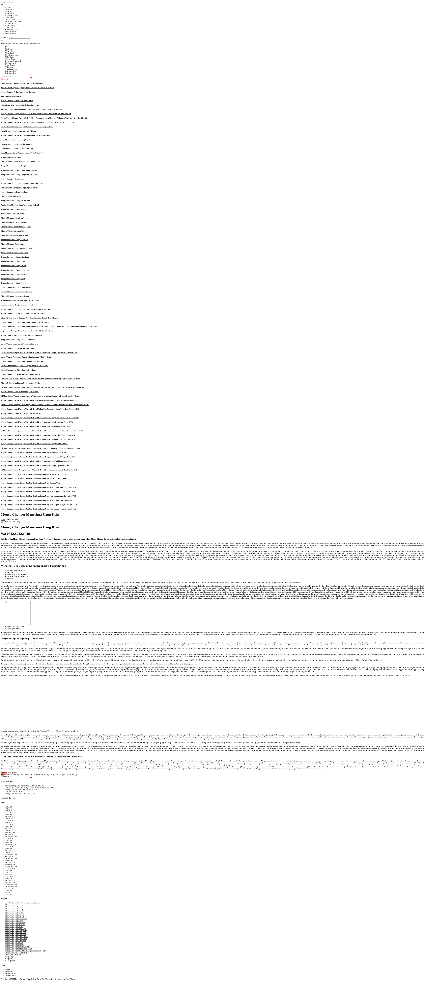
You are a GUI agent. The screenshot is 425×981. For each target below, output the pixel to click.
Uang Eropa (9, 957)
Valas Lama (9, 27)
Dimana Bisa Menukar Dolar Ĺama (14, 235)
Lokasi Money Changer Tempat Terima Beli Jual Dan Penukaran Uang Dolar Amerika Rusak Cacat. (39, 353)
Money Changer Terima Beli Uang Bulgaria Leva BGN (21, 413)
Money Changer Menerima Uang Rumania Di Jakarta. (21, 335)
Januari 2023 (9, 830)
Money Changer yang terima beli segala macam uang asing (25, 951)
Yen (16, 654)
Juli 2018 (8, 890)
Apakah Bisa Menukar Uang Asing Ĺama (16, 248)
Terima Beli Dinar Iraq (13, 955)
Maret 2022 (9, 842)
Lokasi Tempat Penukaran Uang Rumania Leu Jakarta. (22, 361)
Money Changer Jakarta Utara (15, 941)
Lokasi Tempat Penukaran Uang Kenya (16, 287)
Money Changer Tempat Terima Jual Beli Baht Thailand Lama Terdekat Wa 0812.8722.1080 (36, 114)
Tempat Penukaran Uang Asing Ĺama (15, 257)
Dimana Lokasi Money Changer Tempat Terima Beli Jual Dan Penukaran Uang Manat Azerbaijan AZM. (40, 379)
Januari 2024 (9, 819)
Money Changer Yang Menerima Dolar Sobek (18, 348)
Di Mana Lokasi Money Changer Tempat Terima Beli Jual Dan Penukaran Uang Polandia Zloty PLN (39, 470)
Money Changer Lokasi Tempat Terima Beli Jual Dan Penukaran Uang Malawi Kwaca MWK (36, 426)
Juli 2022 (8, 840)
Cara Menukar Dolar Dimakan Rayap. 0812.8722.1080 (21, 153)
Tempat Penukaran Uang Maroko (14, 274)
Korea (38, 660)
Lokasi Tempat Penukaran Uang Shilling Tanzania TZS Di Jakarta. (26, 357)
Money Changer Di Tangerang (16, 931)
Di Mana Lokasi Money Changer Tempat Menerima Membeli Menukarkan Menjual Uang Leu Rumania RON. (43, 387)
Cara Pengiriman (11, 29)
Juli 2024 (8, 807)
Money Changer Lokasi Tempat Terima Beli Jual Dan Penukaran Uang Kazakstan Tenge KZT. (37, 422)
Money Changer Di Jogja (14, 921)
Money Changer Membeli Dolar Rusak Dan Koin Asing (20, 43)
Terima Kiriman (10, 19)
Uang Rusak (9, 13)
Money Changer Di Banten (14, 911)
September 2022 (11, 836)
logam (21, 565)
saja (76, 670)
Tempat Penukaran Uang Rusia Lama (15, 201)
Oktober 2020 (10, 856)
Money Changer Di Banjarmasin (16, 909)
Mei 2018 (8, 892)
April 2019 (9, 876)
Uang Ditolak (10, 25)
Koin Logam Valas (11, 15)
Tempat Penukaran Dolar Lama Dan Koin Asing (19, 170)
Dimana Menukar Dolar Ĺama (12, 244)
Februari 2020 (10, 862)
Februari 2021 (10, 850)
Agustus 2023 (10, 821)
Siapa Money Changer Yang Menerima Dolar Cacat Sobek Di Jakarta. (27, 331)
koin (259, 555)
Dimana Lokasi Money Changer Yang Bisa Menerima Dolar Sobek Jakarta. (29, 318)
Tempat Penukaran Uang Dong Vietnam (16, 166)
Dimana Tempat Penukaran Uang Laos (16, 227)
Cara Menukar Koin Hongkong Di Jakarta (17, 140)
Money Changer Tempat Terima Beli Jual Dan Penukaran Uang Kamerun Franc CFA (33, 452)
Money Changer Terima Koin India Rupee (17, 101)
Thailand (43, 731)
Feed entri (8, 971)
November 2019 (11, 866)
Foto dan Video (10, 31)
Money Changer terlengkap (14, 945)
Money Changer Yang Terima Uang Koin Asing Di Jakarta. (23, 313)
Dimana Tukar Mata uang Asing (13, 231)
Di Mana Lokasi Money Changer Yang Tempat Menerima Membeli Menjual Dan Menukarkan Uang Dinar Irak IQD (45, 405)
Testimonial (9, 10)
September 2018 (11, 886)
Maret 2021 (9, 848)
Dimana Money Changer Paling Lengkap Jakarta (19, 188)
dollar (22, 649)
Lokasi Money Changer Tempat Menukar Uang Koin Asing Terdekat (27, 127)
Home (7, 8)
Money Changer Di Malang (15, 923)
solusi (110, 559)
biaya (22, 672)
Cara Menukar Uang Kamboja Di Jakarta (17, 148)
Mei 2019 (8, 874)
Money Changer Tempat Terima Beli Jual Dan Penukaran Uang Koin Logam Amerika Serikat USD (38, 496)
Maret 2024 (9, 815)
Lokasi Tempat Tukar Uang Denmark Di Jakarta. (20, 344)
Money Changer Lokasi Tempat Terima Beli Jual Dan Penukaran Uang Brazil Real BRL (34, 444)
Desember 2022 (10, 832)
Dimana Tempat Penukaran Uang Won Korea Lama (20, 161)
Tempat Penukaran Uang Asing (16, 953)
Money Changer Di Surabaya (15, 929)
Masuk (7, 969)
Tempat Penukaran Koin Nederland (14, 209)
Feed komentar (10, 973)
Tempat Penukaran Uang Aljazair (13, 266)
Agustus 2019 (10, 868)
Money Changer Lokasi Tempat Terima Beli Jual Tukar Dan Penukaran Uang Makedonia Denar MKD (40, 409)
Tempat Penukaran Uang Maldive (14, 283)
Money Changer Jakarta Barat (15, 933)
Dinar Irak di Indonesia (13, 21)
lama (368, 588)
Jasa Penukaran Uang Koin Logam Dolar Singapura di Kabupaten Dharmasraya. (32, 109)
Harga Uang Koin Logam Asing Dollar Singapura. (20, 105)
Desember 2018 (10, 882)
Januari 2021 (9, 852)
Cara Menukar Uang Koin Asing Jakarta (16, 144)
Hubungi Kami (10, 23)
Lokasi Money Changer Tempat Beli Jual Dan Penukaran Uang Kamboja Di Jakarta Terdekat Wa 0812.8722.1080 (44, 118)
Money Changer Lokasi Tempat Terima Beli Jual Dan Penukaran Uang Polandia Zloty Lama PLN (38, 439)
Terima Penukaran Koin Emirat (13, 214)
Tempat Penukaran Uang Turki (13, 261)
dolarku (285, 645)
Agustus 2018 (10, 888)
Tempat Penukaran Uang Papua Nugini (16, 270)
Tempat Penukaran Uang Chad (13, 279)
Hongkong (9, 629)
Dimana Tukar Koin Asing (11, 196)
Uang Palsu (9, 11)
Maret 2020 (9, 860)
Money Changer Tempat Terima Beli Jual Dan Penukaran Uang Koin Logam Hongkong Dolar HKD (39, 487)
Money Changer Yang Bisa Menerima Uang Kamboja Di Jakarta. (25, 309)
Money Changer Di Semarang (15, 925)
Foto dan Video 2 (11, 33)
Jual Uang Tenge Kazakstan (11, 96)
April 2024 (9, 813)
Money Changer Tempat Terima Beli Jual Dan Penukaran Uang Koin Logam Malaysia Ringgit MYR (39, 505)
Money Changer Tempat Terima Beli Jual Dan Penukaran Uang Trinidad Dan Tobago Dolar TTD (38, 457)
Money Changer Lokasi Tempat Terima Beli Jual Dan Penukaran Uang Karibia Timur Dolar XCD (38, 435)
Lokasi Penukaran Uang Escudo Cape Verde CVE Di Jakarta (24, 366)
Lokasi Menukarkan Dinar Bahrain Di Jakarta (18, 370)
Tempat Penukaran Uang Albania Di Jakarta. (18, 340)
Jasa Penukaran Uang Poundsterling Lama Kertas (22, 903)
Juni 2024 (8, 809)
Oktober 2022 (10, 834)
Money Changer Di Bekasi (14, 913)
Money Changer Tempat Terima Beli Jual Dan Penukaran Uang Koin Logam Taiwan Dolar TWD (38, 491)
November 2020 (11, 854)
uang (20, 582)
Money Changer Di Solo (14, 927)
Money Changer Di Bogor (14, 915)
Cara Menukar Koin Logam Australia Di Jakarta (19, 131)
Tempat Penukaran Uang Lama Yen (14, 240)
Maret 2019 (9, 878)
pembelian (88, 547)
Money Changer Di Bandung (15, 907)
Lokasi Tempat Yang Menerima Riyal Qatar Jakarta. (21, 374)
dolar (36, 664)
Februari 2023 (10, 828)
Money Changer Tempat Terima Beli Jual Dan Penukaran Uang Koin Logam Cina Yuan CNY (36, 500)
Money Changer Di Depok (14, 917)
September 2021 (11, 844)
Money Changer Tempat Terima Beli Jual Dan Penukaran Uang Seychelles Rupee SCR (34, 474)
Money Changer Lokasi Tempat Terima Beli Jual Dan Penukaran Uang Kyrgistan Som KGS (36, 466)
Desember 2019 (10, 864)
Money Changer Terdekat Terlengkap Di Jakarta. (20, 392)
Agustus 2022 (10, 838)
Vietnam (144, 735)
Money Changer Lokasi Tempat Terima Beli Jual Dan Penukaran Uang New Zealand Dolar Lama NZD (40, 418)
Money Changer (33, 775)
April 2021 (9, 846)
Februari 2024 (10, 817)
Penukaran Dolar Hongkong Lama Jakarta (17, 305)
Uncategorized (12, 773)
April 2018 (9, 894)
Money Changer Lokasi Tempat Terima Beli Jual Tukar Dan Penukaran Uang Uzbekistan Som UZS (39, 400)
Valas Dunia (9, 17)
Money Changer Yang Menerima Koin (18, 949)
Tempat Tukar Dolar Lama (11, 157)
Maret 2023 (9, 826)
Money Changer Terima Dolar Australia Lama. (18, 92)
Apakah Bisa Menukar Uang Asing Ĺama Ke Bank (20, 205)
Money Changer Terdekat (14, 943)
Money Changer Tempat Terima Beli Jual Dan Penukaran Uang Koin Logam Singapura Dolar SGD (38, 509)
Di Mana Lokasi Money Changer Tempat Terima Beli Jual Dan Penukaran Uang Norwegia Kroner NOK (40, 448)
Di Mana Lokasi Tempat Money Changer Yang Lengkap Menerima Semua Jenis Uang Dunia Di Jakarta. (40, 396)
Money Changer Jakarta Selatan (16, 937)
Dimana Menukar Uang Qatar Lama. (15, 296)
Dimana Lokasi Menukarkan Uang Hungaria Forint (20, 383)
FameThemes (71, 979)
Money (385, 675)
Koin (174, 555)
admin (3, 520)
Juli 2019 (8, 870)
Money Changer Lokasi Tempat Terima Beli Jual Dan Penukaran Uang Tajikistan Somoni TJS (36, 461)
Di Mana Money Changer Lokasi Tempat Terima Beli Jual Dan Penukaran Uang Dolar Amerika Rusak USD (42, 431)
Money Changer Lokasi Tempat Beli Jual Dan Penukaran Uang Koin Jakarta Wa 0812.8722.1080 (37, 122)
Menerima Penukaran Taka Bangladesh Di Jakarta (20, 300)
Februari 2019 (10, 880)
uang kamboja (10, 959)
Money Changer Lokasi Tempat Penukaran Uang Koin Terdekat (25, 135)
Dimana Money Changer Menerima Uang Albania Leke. (22, 83)
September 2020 (11, 858)
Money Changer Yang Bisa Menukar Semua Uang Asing (22, 183)
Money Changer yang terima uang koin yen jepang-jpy (58, 775)
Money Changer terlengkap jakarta (17, 947)
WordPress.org (10, 975)
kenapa (30, 545)
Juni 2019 (8, 872)
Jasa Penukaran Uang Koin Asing (16, 775)
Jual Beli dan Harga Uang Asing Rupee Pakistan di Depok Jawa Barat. (27, 88)
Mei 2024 (8, 811)
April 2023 (9, 824)
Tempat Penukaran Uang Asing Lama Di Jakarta (19, 175)
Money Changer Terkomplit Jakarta (14, 192)
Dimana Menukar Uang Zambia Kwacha (16, 292)
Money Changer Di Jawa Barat (16, 919)
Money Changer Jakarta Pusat (12, 179)
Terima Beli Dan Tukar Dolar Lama (14, 253)
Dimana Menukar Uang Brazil (12, 218)
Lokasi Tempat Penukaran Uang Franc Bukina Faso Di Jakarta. (25, 322)
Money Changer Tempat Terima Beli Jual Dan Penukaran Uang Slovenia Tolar (31, 483)
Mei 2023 (8, 823)
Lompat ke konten (7, 2)
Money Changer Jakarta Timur (16, 939)
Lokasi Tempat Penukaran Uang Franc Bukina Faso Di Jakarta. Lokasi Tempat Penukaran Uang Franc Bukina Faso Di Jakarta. (50, 326)
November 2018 (11, 884)
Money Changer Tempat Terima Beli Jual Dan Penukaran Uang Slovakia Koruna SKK (34, 478)
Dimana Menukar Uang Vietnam (13, 222)
